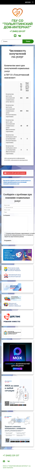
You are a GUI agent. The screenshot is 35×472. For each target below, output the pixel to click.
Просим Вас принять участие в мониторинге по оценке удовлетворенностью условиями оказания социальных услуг (17, 182)
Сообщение (6, 215)
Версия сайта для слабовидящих (16, 173)
